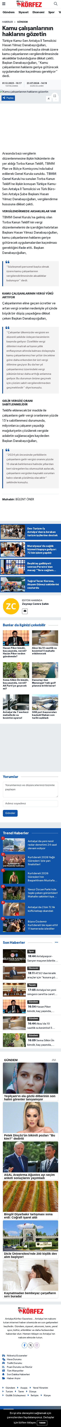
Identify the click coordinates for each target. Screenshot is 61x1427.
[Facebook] (24, 1345)
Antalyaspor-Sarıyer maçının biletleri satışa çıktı (42, 959)
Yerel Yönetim (40, 1388)
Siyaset (23, 12)
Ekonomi (38, 12)
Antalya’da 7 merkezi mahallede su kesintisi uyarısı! (15, 715)
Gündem (8, 12)
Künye (47, 1395)
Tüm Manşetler (15, 1370)
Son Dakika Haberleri (18, 1374)
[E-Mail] (25, 611)
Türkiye (41, 184)
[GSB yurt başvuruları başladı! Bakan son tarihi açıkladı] (45, 702)
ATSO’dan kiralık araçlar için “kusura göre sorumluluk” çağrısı (42, 976)
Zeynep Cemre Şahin (35, 604)
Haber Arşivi (13, 1378)
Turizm (9, 1391)
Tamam (42, 1423)
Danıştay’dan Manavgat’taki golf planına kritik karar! (44, 683)
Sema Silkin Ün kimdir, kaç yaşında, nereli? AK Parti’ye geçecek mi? (40, 1043)
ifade (22, 247)
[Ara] (55, 4)
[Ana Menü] (3, 4)
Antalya (13, 189)
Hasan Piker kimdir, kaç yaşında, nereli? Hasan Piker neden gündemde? (39, 1009)
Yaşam (32, 985)
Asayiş (23, 1388)
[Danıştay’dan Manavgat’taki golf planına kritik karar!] (45, 670)
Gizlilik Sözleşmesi (16, 1395)
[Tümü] (56, 942)
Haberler (7, 22)
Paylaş (10, 98)
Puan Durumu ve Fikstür (19, 1367)
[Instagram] (36, 1345)
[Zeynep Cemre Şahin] (11, 606)
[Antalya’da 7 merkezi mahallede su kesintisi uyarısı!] (16, 702)
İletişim (34, 1395)
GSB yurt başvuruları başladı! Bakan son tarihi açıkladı (44, 715)
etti (29, 247)
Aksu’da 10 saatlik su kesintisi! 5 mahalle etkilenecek (44, 651)
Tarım (21, 1391)
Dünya (32, 1391)
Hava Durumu (14, 1359)
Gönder (10, 813)
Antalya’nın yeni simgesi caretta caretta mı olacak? (42, 992)
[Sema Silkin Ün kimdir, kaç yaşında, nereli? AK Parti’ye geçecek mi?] (16, 670)
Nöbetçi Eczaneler (17, 1355)
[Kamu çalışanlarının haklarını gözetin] (30, 92)
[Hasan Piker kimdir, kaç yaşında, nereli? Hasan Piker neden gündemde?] (16, 638)
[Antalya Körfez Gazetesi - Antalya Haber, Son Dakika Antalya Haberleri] (29, 4)
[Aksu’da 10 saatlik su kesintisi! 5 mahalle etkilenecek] (45, 638)
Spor (51, 12)
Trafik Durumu (14, 1363)
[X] (30, 1345)
